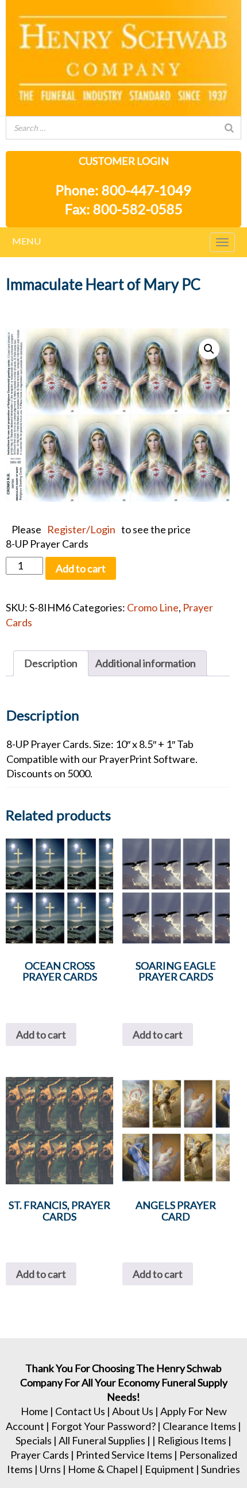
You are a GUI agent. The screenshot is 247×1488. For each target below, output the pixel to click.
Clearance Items (199, 1426)
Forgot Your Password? (103, 1426)
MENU (26, 240)
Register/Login (81, 529)
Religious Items (191, 1440)
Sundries (220, 1469)
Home (34, 1411)
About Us (132, 1411)
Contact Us (80, 1411)
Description (51, 663)
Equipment (169, 1469)
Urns (50, 1469)
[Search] (229, 128)
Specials (34, 1440)
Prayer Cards (39, 1454)
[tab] (50, 663)
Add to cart (81, 568)
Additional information (145, 663)
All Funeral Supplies (102, 1440)
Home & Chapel (103, 1469)
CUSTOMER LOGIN (124, 160)
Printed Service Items (124, 1454)
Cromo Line (153, 607)
